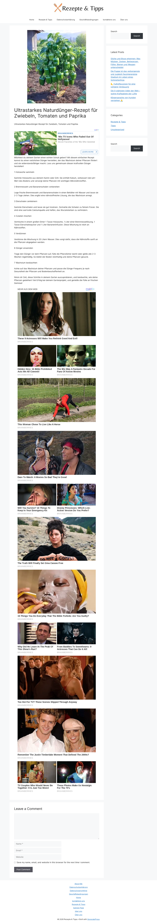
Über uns (124, 20)
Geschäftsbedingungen (88, 20)
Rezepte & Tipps (45, 20)
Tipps (113, 126)
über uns (78, 911)
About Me (78, 884)
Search (114, 31)
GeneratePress (93, 919)
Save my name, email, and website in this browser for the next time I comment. (53, 862)
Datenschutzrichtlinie (78, 891)
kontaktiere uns (109, 20)
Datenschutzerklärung (66, 20)
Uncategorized (117, 129)
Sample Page (78, 908)
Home (31, 20)
